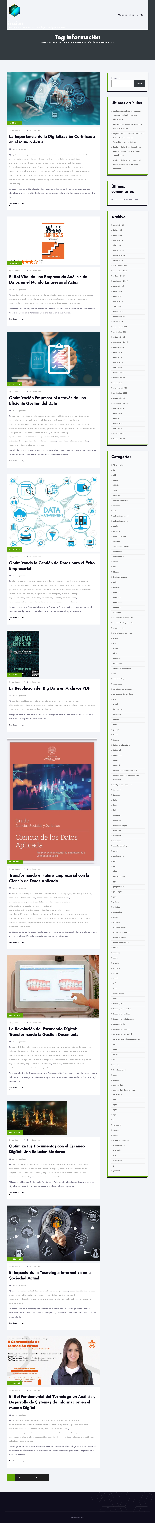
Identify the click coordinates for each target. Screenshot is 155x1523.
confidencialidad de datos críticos (26, 159)
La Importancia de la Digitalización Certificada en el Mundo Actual (81, 42)
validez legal (15, 183)
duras (115, 648)
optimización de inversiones (35, 918)
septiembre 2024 (120, 342)
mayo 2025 (118, 301)
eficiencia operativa (43, 424)
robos (115, 917)
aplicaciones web (120, 521)
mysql (115, 851)
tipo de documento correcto (46, 1176)
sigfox (115, 973)
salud (115, 947)
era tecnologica (119, 678)
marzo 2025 (118, 311)
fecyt (115, 724)
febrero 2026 (119, 255)
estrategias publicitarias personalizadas (29, 910)
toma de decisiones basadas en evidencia (56, 602)
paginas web (118, 856)
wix (114, 1155)
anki (115, 510)
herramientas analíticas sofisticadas (60, 589)
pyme (115, 896)
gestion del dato (55, 428)
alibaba (116, 485)
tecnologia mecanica (121, 1029)
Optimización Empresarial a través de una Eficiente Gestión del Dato (47, 400)
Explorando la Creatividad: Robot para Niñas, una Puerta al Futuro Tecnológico (127, 151)
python (116, 902)
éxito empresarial (18, 428)
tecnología (14, 445)
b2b (114, 566)
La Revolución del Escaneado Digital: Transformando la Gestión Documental (44, 1031)
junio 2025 (117, 296)
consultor (117, 597)
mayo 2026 (118, 240)
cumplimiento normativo (77, 581)
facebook (117, 714)
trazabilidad (80, 179)
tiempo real (63, 1299)
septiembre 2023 (120, 403)
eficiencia (52, 1051)
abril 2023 (117, 428)
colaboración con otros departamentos (28, 1424)
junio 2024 (117, 357)
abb (114, 475)
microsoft (117, 835)
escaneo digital (50, 1168)
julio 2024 (117, 352)
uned (115, 1075)
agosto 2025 (118, 286)
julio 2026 (117, 230)
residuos (57, 1063)
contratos (50, 159)
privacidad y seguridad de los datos (27, 441)
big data (39, 701)
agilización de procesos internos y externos (34, 154)
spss (114, 998)
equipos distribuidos (31, 1168)
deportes (117, 612)
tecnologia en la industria (123, 1019)
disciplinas (67, 902)
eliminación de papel (60, 163)
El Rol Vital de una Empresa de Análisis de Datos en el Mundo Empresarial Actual (48, 279)
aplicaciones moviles (121, 516)
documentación (38, 1051)
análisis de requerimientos (25, 1420)
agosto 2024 (118, 347)
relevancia (47, 597)
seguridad (76, 175)
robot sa (116, 922)
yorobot (116, 1170)
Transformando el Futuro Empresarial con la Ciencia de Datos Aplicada (49, 878)
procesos (49, 175)
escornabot (117, 684)
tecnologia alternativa (122, 1008)
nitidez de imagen (41, 1059)
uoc (114, 1099)
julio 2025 (117, 291)
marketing (14, 918)
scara (115, 958)
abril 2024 (117, 367)
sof (114, 983)
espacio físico (67, 1168)
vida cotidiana (16, 1303)
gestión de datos (32, 589)
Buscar (139, 83)
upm (115, 1104)
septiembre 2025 (120, 281)
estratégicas (57, 299)
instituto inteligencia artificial (125, 770)
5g (114, 470)
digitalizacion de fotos (122, 633)
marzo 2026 (118, 250)
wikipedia (117, 1150)
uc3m (115, 1054)
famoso (116, 719)
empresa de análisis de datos (24, 299)
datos (46, 295)
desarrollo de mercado (123, 617)
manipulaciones (82, 171)
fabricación (118, 709)
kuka (115, 800)
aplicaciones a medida (51, 1420)
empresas (45, 299)
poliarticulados (119, 876)
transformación (54, 1067)
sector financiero (17, 922)
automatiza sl (118, 556)
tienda (115, 1049)
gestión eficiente (79, 1424)
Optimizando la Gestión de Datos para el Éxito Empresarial (52, 565)
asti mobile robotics (121, 546)
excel (115, 704)
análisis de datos (65, 416)
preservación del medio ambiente (26, 175)
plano (115, 871)
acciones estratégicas (23, 893)
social (115, 978)
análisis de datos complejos (57, 893)
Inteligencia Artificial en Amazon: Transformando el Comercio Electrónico (127, 115)
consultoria (117, 602)
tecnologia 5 (118, 1003)
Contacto (142, 15)
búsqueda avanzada (81, 1047)
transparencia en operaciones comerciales (51, 179)
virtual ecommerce (121, 1140)
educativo (15, 1295)
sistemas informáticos (82, 1437)
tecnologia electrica (121, 1014)
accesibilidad (19, 1047)
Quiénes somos (126, 15)
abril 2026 (117, 245)
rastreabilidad (62, 175)
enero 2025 (118, 321)
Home (43, 42)
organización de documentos (57, 1172)
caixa (115, 582)
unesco (116, 1080)
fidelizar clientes (36, 428)
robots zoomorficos (121, 942)
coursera (116, 607)
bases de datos (72, 1420)
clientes (25, 295)
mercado (82, 299)
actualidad (33, 1291)
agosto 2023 (118, 408)
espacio (13, 1055)
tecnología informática (20, 1299)
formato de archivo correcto (32, 1055)
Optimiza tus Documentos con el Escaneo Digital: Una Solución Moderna (47, 1149)
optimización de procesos (63, 918)
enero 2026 (118, 260)
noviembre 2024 (120, 332)
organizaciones (16, 597)
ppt (114, 881)
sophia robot (118, 993)
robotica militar (119, 927)
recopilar (62, 441)
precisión (64, 436)
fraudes (42, 167)
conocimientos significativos (23, 902)
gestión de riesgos (59, 910)
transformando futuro (19, 926)
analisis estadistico (120, 500)
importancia (15, 171)
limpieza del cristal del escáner (25, 1172)
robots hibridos (119, 937)
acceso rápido (19, 1291)
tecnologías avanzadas (65, 597)
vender (116, 1130)
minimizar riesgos (71, 593)
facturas (76, 163)
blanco (116, 572)
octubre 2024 (119, 337)
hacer (115, 734)
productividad (81, 1172)
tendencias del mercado (33, 445)
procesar (51, 441)
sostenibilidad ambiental (21, 1067)
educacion (117, 663)
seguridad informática (59, 1437)
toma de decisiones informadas (72, 922)
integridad (67, 171)
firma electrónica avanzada (22, 167)
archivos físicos (65, 154)
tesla (115, 1044)
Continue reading (16, 204)
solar (115, 988)
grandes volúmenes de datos (23, 914)
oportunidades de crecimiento (24, 436)
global (47, 1295)
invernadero (118, 790)
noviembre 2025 (120, 270)
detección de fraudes (49, 902)
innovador (117, 765)
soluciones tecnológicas (21, 1441)
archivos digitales (61, 1047)
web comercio (119, 1145)
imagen (116, 740)
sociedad (70, 1295)
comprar (116, 592)
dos (114, 643)
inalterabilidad (29, 171)
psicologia (117, 891)
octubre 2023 (119, 398)
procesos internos (34, 303)
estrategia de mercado (122, 689)
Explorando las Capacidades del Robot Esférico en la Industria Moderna (127, 164)
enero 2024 (118, 382)
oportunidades (16, 303)
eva (114, 699)
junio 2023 (117, 418)
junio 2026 (117, 235)
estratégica (83, 424)
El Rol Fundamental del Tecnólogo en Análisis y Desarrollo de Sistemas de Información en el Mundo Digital (52, 1402)
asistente (116, 541)
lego (115, 805)
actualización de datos (31, 416)
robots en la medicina (122, 932)
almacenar (50, 416)
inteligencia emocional (122, 784)
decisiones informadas (20, 424)
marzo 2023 (118, 433)
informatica (117, 755)
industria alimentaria (121, 745)
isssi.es (16, 23)
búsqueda (34, 1164)
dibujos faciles (119, 628)
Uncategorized (19, 149)
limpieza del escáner (72, 1055)
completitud (74, 420)
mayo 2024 (118, 362)
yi (114, 1165)
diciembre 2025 (120, 265)
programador (118, 886)
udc (114, 1059)
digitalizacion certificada (69, 159)
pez (114, 866)
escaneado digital (79, 1051)
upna (115, 1109)
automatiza (117, 551)
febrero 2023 (119, 438)
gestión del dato (73, 428)
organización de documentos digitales (71, 1059)
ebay (115, 653)
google (116, 729)
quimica (116, 907)
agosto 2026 (118, 225)
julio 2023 (117, 413)
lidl (114, 810)
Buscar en (115, 78)
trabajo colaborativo (81, 1299)
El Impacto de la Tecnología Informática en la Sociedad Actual (50, 1275)
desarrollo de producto (123, 622)
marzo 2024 (118, 372)
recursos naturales (42, 1063)
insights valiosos (19, 432)
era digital (71, 424)
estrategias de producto (123, 694)
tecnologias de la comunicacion (126, 1039)
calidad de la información (53, 420)
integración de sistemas (56, 1428)
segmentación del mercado (41, 922)
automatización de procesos (54, 1291)
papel (28, 1063)
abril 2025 (117, 306)
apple (115, 526)
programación (85, 918)
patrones (15, 709)
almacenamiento (20, 1164)
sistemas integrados (78, 441)
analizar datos (82, 416)
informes (56, 171)
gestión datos (16, 589)
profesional (25, 1437)
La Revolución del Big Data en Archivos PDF (49, 688)
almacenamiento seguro (24, 581)
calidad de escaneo (19, 1051)
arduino (116, 531)
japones (116, 795)
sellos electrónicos (18, 179)
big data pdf (51, 701)
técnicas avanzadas (30, 709)
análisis (15, 295)
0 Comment (35, 130)
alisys (115, 490)
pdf (114, 861)
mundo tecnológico (121, 846)
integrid (56, 593)
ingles (115, 760)
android (116, 505)
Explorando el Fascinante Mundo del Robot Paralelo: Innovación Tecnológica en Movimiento (128, 137)
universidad (118, 1085)
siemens (116, 968)
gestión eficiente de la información (65, 167)
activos (15, 416)
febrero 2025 (119, 316)
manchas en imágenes (20, 1059)
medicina (117, 830)
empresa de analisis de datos (77, 295)
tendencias (74, 303)
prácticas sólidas (49, 436)
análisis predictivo (82, 893)
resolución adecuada (73, 1063)
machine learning (59, 432)
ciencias (116, 587)
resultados (117, 912)
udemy (116, 1064)
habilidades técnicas (19, 1428)
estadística (49, 906)
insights (58, 705)
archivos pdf (27, 701)
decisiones (55, 295)
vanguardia (117, 1125)
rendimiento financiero (55, 303)
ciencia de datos (45, 581)
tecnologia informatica (44, 1299)
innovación (28, 593)
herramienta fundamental (51, 914)
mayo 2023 (118, 423)
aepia (115, 480)
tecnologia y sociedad (122, 1034)
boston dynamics (120, 577)
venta (115, 1135)
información (45, 171)
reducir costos (33, 597)
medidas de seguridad (60, 1432)
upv (114, 1114)
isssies (18, 130)
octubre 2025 (119, 276)
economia (117, 658)
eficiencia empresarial (20, 906)
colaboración (68, 1164)
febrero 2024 (119, 377)
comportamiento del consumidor (53, 897)
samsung (116, 952)
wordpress (117, 1160)
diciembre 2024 (120, 326)
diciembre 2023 (120, 388)
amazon (116, 495)
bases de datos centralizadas (23, 420)
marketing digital (120, 825)
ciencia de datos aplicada (22, 897)
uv (114, 1119)
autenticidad (81, 154)
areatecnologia (119, 536)
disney (116, 638)
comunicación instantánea (82, 1291)
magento (116, 815)
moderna (117, 840)
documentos (42, 163)
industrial (117, 750)
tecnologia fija (119, 1024)
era (114, 673)
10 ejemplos (118, 465)
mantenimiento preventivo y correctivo (28, 1432)
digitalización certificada (22, 163)
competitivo (36, 295)
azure (115, 561)
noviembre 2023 (120, 393)
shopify (116, 963)
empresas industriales (122, 668)
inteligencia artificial (38, 432)
